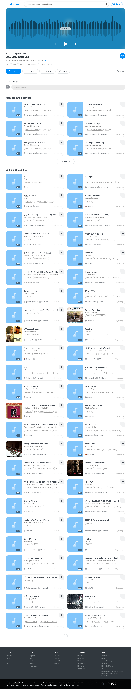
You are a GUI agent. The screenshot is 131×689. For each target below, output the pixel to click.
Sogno (97, 487)
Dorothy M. (90, 282)
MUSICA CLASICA (39, 392)
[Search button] (106, 4)
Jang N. (89, 263)
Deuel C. (28, 473)
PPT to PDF (81, 666)
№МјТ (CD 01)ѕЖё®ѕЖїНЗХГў (42, 487)
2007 (112, 239)
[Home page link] (15, 4)
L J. (27, 187)
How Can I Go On (115, 430)
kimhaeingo (91, 511)
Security (104, 663)
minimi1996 (91, 359)
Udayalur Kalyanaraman (33, 110)
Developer (57, 663)
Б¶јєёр (118, 296)
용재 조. (28, 359)
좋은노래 (99, 626)
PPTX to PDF (81, 658)
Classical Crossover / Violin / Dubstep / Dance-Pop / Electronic (34, 335)
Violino (39, 244)
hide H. (89, 607)
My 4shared (104, 187)
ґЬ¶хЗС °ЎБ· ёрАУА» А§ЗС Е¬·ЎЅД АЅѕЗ (105, 506)
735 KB (14, 64)
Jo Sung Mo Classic (101, 296)
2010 (105, 468)
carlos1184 (29, 511)
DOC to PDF (81, 656)
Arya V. (89, 473)
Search (8, 658)
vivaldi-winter (91, 531)
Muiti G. (89, 435)
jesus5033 (90, 416)
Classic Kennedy (100, 373)
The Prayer (111, 487)
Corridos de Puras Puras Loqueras (105, 182)
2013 (105, 602)
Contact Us (33, 666)
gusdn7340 (91, 302)
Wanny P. (29, 416)
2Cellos (98, 449)
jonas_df (29, 531)
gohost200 (29, 607)
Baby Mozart (99, 564)
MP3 (8, 64)
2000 (97, 220)
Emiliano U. (90, 340)
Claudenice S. (91, 492)
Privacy (103, 658)
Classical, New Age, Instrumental (96, 315)
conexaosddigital (92, 225)
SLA (102, 668)
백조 (56, 373)
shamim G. (90, 378)
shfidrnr (28, 206)
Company (57, 656)
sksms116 (29, 225)
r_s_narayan (12, 60)
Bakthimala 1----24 (27, 60)
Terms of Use (105, 656)
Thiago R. (90, 206)
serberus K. (91, 321)
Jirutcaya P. (29, 340)
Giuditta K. (29, 435)
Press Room (10, 661)
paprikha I (98, 602)
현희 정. (28, 378)
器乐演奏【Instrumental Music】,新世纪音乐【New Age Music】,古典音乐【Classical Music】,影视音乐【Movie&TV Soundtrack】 (34, 182)
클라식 (37, 206)
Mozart (115, 258)
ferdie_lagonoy (31, 588)
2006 (50, 220)
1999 (118, 182)
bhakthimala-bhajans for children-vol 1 (46, 64)
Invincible (98, 468)
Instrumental (38, 449)
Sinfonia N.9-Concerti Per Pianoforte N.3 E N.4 (44, 468)
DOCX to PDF (81, 661)
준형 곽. (89, 626)
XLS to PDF (81, 663)
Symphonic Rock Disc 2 (102, 392)
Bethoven (50, 392)
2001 (112, 354)
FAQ (31, 658)
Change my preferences (72, 685)
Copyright (57, 661)
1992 (106, 430)
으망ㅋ (38, 492)
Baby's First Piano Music (103, 258)
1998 (103, 487)
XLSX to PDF (81, 668)
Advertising (57, 658)
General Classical (31, 621)
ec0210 (28, 263)
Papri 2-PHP (113, 602)
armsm (89, 550)
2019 (35, 545)
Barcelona (99, 430)
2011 (104, 449)
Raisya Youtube (31, 550)
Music (101, 302)
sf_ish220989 (30, 454)
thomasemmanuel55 (31, 626)
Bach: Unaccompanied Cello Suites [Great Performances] (44, 411)
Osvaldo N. (29, 244)
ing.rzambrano (92, 569)
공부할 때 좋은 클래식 (40, 201)
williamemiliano (31, 321)
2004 (113, 392)
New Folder (42, 454)
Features (32, 663)
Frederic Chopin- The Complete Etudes (49, 621)
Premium (9, 656)
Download (44, 302)
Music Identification (107, 666)
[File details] (14, 110)
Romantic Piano (100, 277)
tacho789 (90, 588)
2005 (50, 201)
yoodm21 (29, 492)
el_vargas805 (91, 187)
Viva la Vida (112, 449)
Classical (22, 64)
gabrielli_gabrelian (31, 302)
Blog (7, 663)
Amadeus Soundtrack (102, 335)
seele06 (90, 397)
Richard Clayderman (113, 277)
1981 (56, 411)
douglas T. (29, 397)
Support (32, 656)
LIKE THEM (37, 354)
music (37, 359)
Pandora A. (91, 454)
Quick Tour (33, 661)
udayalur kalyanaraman (33, 64)
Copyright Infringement (108, 661)
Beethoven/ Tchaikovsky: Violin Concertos (44, 430)
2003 (44, 354)
